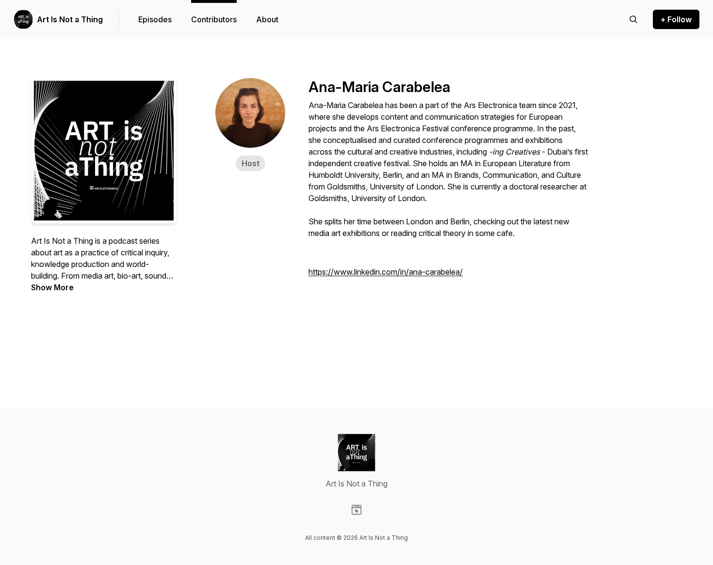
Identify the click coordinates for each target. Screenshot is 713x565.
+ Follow (676, 19)
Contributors (214, 19)
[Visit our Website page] (356, 510)
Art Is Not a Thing (70, 19)
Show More (52, 287)
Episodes (155, 19)
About (267, 19)
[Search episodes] (633, 19)
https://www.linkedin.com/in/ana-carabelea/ (385, 272)
